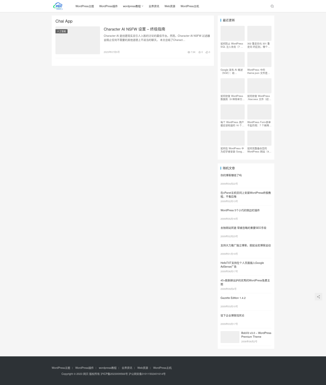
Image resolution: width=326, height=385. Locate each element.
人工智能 (61, 31)
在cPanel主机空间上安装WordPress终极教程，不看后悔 (246, 194)
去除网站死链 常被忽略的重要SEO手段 (243, 228)
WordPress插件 (108, 6)
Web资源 (170, 6)
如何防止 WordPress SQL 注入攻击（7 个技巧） (232, 45)
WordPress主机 (190, 6)
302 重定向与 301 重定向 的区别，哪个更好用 (258, 45)
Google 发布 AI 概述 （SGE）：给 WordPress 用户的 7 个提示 (232, 71)
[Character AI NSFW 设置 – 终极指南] (77, 40)
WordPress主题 (84, 6)
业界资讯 (154, 6)
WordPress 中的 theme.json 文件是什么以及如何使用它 (258, 71)
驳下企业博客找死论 (232, 315)
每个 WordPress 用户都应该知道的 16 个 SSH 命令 (232, 123)
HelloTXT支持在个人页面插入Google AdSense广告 (242, 264)
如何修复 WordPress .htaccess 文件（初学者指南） (259, 97)
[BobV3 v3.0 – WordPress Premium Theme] (230, 333)
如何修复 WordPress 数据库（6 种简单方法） (232, 97)
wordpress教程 (132, 6)
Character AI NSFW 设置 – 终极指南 (134, 29)
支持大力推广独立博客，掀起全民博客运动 (246, 245)
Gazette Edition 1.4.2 (233, 298)
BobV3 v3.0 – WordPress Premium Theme (256, 334)
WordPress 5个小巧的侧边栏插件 (240, 210)
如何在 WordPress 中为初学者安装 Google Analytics (232, 150)
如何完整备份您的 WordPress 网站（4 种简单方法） (258, 150)
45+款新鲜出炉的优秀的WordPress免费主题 (245, 282)
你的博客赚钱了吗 (231, 175)
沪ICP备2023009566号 (115, 374)
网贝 (85, 374)
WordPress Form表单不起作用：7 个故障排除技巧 (259, 123)
